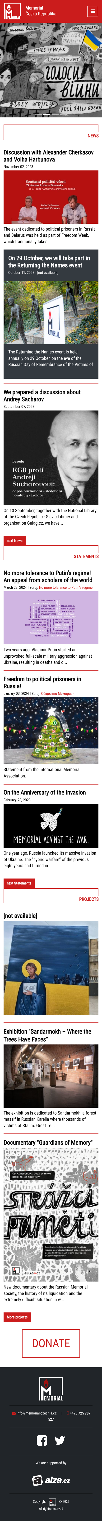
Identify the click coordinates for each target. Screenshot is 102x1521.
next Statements (19, 883)
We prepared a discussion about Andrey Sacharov (42, 396)
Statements (51, 553)
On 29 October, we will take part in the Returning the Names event (49, 262)
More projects (17, 1317)
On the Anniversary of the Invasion (45, 792)
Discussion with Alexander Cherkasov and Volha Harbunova (49, 156)
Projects (51, 895)
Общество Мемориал (57, 693)
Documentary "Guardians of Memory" (48, 1142)
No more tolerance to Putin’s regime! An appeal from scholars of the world (48, 577)
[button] (7, 70)
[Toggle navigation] (92, 11)
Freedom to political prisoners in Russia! (42, 683)
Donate (51, 1343)
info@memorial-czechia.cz (37, 1413)
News (51, 132)
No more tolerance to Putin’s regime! (66, 587)
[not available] (47, 272)
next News (15, 540)
